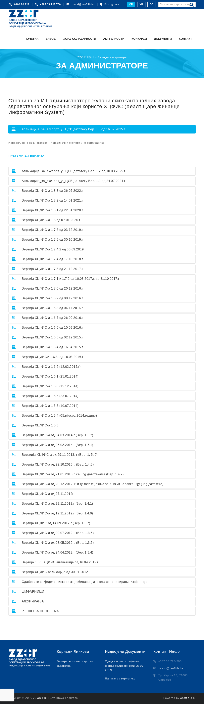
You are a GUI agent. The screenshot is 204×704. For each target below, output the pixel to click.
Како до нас (112, 4)
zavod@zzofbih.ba (82, 4)
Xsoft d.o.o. (188, 697)
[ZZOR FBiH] (30, 19)
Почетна (31, 38)
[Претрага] (192, 5)
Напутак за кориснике (120, 678)
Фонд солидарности (79, 38)
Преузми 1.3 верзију (26, 155)
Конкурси (139, 38)
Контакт (185, 38)
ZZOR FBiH (41, 697)
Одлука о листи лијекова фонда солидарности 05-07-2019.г (125, 666)
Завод (51, 38)
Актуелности (113, 38)
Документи (163, 38)
